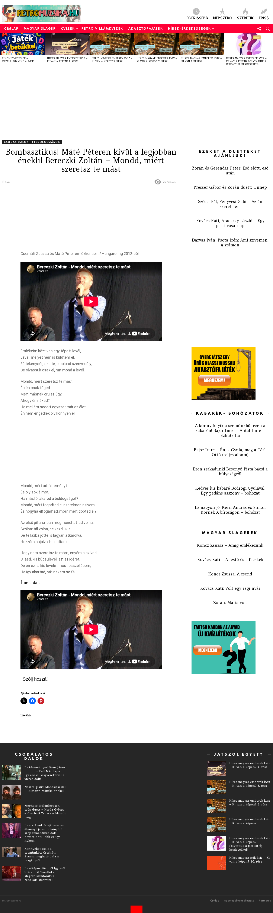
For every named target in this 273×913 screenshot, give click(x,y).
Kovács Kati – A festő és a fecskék (230, 559)
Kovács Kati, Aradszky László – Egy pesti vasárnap (230, 223)
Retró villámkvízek (102, 28)
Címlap (11, 28)
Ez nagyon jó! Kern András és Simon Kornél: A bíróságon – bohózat (230, 510)
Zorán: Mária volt (230, 602)
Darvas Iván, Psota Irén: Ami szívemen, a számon (230, 242)
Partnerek (265, 900)
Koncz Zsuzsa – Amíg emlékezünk (230, 545)
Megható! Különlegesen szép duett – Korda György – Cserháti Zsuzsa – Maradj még (45, 811)
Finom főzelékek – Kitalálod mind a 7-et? (18, 60)
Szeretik (245, 17)
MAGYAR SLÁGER (40, 28)
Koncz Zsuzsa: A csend (230, 574)
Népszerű (222, 17)
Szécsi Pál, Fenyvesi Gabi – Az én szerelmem (230, 204)
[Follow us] (259, 28)
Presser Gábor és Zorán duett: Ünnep (230, 187)
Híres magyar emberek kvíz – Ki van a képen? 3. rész (112, 60)
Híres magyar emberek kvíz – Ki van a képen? (201, 60)
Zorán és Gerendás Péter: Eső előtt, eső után (230, 170)
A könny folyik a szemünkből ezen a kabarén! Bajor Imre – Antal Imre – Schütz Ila (230, 430)
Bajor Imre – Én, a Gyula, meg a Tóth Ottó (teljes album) (230, 452)
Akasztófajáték (145, 28)
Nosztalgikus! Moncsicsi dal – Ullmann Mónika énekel (45, 789)
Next (271, 51)
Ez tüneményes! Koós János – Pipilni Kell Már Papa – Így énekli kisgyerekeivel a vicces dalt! (45, 773)
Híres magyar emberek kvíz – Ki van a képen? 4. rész (67, 60)
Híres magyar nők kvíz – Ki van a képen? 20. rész (249, 859)
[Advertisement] (130, 101)
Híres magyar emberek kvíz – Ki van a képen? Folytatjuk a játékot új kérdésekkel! (246, 61)
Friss (264, 17)
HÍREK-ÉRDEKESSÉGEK (189, 28)
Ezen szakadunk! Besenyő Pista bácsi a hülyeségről (230, 471)
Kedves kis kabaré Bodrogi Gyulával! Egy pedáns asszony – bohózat (230, 491)
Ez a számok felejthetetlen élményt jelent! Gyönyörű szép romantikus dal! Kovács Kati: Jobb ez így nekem (44, 833)
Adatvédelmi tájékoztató (239, 900)
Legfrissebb (196, 17)
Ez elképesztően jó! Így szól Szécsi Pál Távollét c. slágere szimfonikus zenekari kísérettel (45, 874)
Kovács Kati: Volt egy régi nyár (230, 588)
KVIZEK (68, 28)
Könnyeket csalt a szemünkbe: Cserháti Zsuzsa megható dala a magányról (42, 854)
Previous (2, 51)
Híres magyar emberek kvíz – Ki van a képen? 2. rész (156, 60)
